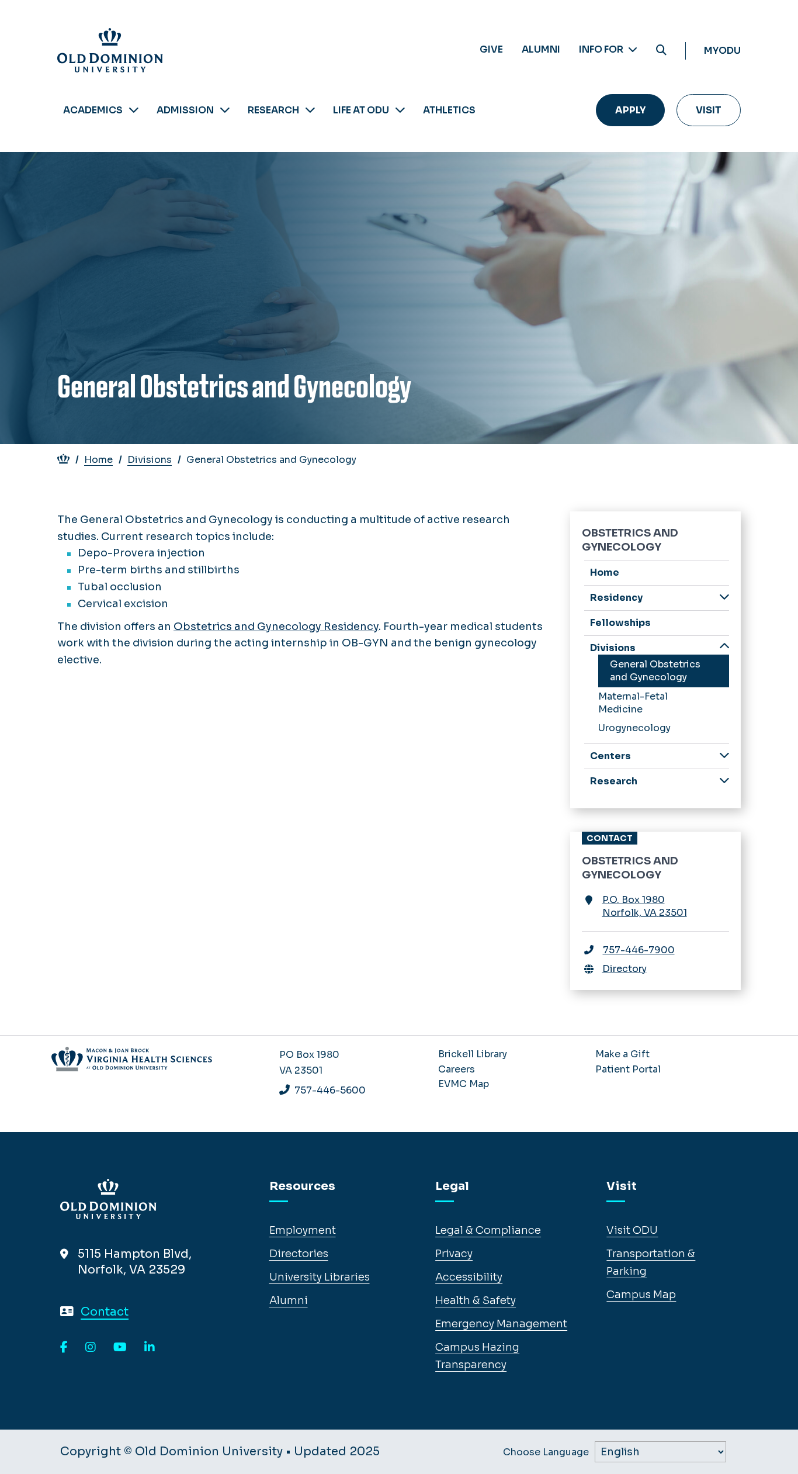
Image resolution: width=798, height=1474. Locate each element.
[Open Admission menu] (225, 110)
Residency (616, 597)
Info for (602, 49)
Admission (185, 110)
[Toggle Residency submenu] (724, 597)
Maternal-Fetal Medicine (633, 702)
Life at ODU (361, 110)
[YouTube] (120, 1347)
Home (98, 460)
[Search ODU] (661, 50)
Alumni (541, 49)
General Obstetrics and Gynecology (655, 670)
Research (273, 110)
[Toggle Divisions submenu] (724, 647)
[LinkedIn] (149, 1347)
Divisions (149, 460)
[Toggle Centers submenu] (724, 755)
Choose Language (546, 1452)
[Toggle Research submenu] (724, 780)
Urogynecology (634, 728)
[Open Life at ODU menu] (400, 110)
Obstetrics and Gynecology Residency (276, 626)
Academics (93, 110)
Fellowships (620, 623)
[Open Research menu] (310, 110)
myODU (722, 50)
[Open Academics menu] (134, 110)
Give (491, 49)
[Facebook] (64, 1347)
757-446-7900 (639, 950)
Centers (610, 756)
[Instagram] (90, 1347)
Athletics (449, 110)
